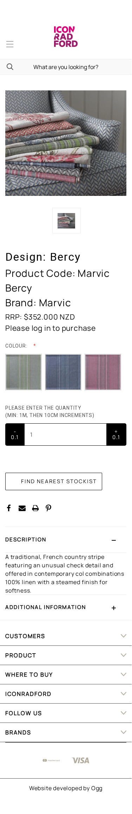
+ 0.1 (116, 434)
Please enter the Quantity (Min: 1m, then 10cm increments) (50, 411)
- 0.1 (15, 434)
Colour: (16, 346)
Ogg (97, 788)
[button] (65, 540)
